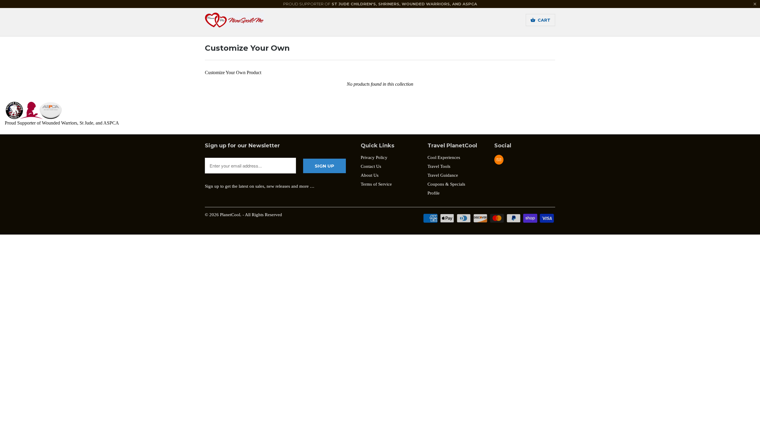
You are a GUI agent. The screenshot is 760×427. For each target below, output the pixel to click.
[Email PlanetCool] (499, 160)
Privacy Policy (374, 157)
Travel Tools (439, 166)
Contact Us (371, 166)
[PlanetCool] (246, 21)
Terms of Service (376, 184)
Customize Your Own (247, 48)
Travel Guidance (443, 175)
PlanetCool (230, 214)
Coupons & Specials (446, 184)
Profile (434, 193)
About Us (370, 175)
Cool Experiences (444, 157)
